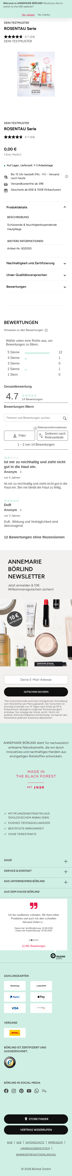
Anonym (10, 472)
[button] (19, 436)
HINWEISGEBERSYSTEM (35, 1148)
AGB (9, 1142)
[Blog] (44, 1091)
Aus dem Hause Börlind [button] (22, 891)
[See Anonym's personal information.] (20, 472)
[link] (32, 396)
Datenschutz (34, 1142)
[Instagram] (14, 1091)
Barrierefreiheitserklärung (36, 1154)
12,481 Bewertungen (33, 946)
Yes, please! (28, 14)
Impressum (55, 1142)
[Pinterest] (21, 1091)
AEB (18, 1142)
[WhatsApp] (36, 1091)
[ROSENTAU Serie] (36, 74)
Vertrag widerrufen (36, 1130)
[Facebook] (6, 1091)
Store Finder (38, 1119)
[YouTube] (29, 1091)
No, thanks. (44, 14)
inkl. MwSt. (13, 154)
